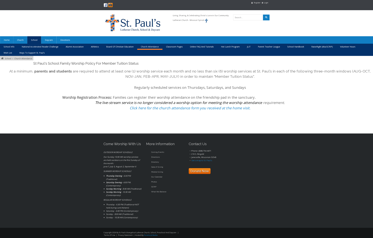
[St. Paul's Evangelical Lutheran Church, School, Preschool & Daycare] (132, 23)
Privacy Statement (125, 235)
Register (257, 2)
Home (7, 40)
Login (266, 2)
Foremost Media (151, 235)
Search (266, 17)
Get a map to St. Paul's (201, 160)
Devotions (65, 40)
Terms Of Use (109, 235)
